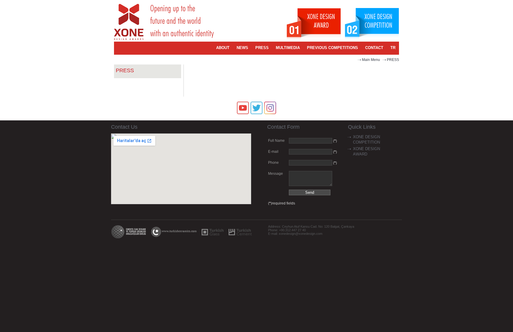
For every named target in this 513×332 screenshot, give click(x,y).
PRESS (393, 60)
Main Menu (371, 60)
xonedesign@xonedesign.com (300, 233)
